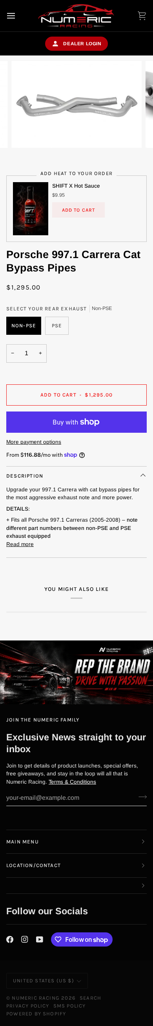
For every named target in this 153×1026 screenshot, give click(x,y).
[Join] (140, 796)
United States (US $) (43, 981)
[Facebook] (9, 939)
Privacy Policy (27, 1006)
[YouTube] (39, 939)
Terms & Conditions (72, 782)
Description (24, 476)
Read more (20, 544)
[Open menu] (18, 15)
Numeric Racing (36, 998)
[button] (76, 886)
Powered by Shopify (36, 1014)
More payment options (33, 442)
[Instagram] (24, 939)
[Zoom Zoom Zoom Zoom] (76, 104)
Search (90, 998)
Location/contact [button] (33, 865)
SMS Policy (69, 1006)
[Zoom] (26, 133)
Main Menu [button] (22, 842)
